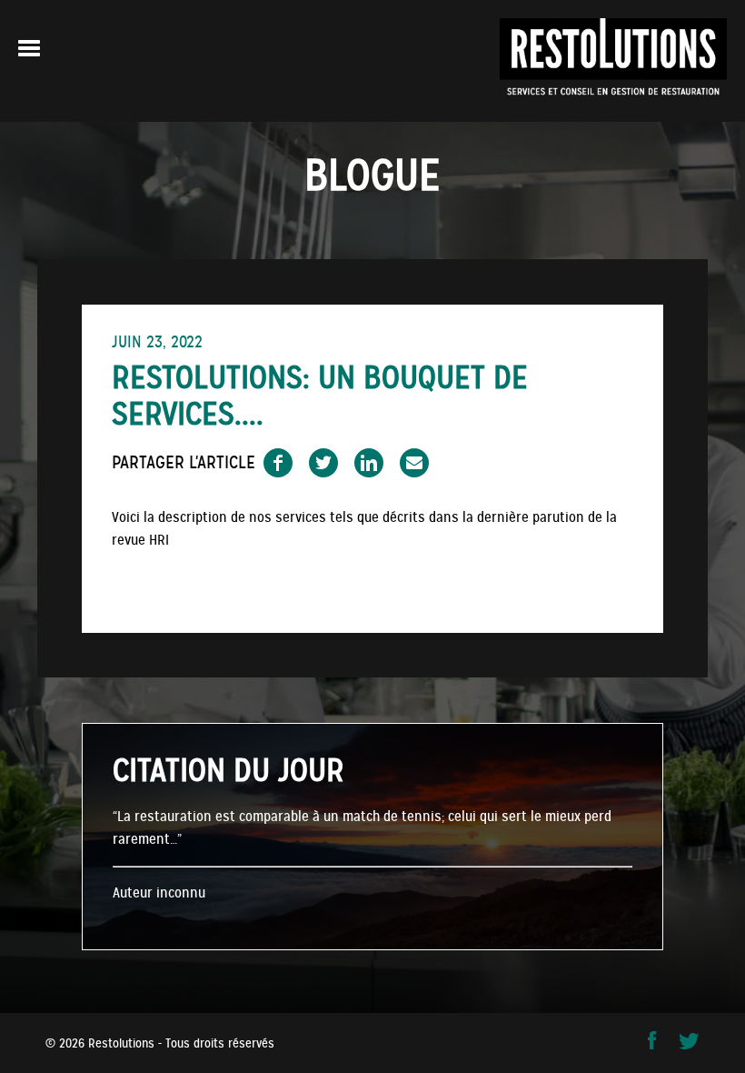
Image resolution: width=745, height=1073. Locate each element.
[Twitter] (689, 1045)
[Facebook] (654, 1045)
